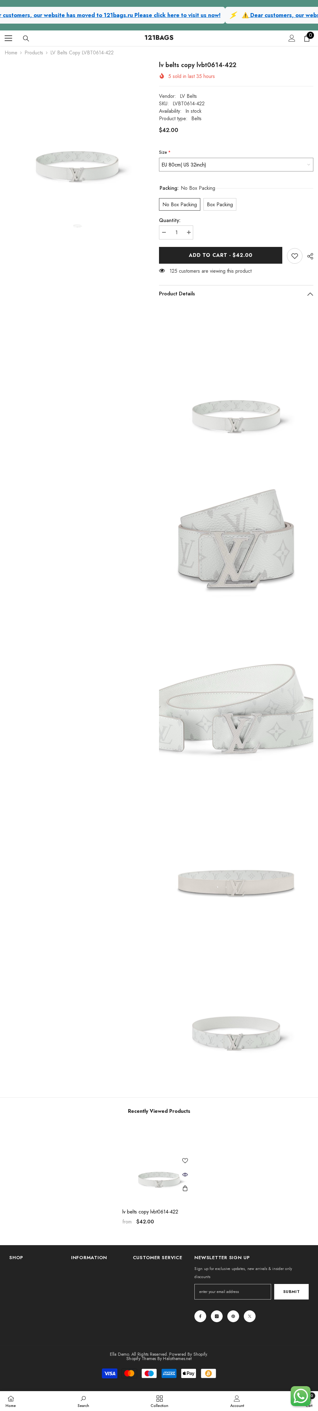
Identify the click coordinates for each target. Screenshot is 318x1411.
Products (34, 52)
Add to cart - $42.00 (220, 255)
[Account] (291, 38)
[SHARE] (307, 256)
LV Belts (188, 96)
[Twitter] (250, 1316)
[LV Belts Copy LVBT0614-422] (159, 1162)
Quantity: (169, 220)
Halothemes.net (177, 1358)
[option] (77, 133)
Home (11, 52)
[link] (294, 256)
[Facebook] (200, 1316)
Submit (291, 1292)
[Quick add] (185, 1188)
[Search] (26, 38)
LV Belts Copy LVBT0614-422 (150, 1212)
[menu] (8, 38)
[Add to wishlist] (185, 1160)
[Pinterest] (233, 1316)
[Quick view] (185, 1174)
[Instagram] (217, 1316)
